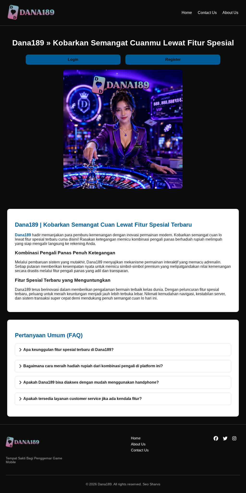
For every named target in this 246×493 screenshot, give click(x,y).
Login (73, 59)
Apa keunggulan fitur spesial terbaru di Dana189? (68, 350)
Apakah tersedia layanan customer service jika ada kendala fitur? (82, 399)
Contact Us (207, 13)
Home (187, 13)
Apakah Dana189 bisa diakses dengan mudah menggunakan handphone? (91, 382)
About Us (230, 13)
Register (173, 59)
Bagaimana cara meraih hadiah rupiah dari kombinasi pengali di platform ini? (93, 366)
